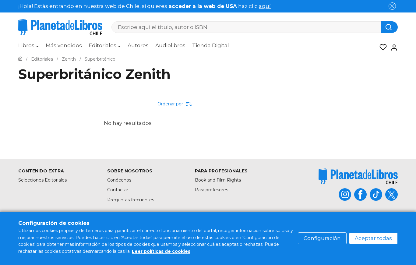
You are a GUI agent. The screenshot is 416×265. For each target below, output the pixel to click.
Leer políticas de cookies (161, 251)
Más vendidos (64, 45)
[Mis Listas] (381, 47)
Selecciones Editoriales (42, 180)
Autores (138, 45)
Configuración (322, 238)
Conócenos (119, 180)
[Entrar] (392, 47)
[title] (358, 176)
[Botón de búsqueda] (389, 27)
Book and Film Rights (218, 180)
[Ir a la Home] (20, 59)
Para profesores (211, 190)
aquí (265, 6)
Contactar (117, 190)
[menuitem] (28, 47)
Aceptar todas (373, 238)
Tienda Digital (210, 45)
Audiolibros (170, 45)
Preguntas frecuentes (130, 200)
